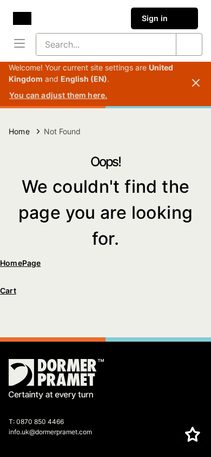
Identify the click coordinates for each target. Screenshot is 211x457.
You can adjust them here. (58, 95)
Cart (8, 290)
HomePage (20, 262)
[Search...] (189, 44)
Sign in (155, 18)
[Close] (195, 84)
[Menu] (19, 44)
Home (19, 131)
